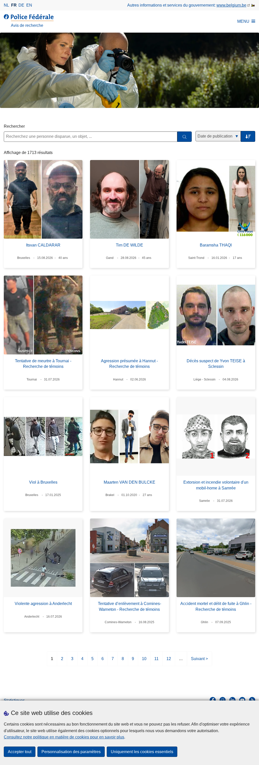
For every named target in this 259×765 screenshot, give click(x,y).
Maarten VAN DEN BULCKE (129, 482)
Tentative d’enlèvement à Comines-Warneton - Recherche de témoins (129, 606)
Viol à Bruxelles (43, 482)
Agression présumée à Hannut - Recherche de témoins (129, 364)
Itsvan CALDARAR (43, 245)
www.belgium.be (231, 5)
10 (144, 661)
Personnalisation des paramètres (71, 752)
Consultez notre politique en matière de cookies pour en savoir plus (64, 737)
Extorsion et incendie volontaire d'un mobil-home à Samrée (215, 485)
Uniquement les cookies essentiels (142, 752)
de (21, 5)
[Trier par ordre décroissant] (248, 136)
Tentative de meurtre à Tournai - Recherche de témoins (43, 364)
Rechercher (14, 126)
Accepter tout (19, 752)
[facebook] (213, 700)
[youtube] (242, 700)
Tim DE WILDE (129, 245)
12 (168, 661)
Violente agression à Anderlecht (43, 603)
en (29, 5)
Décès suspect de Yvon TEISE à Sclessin (216, 364)
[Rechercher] (184, 136)
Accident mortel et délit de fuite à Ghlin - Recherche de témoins (215, 606)
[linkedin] (232, 700)
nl (6, 5)
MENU (243, 21)
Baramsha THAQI (216, 245)
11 (156, 661)
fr (14, 5)
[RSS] (252, 700)
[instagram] (223, 700)
